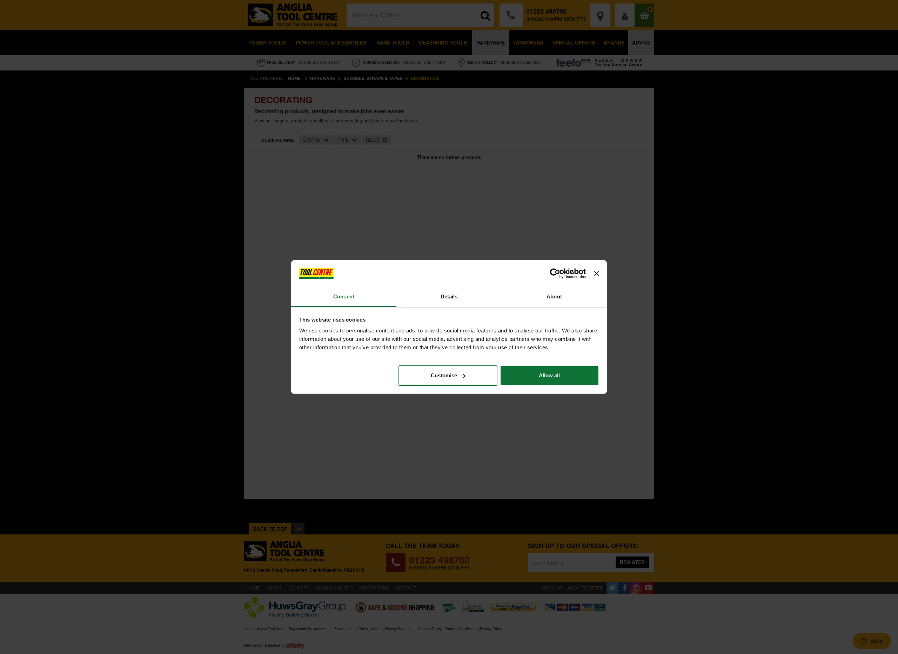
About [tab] (554, 296)
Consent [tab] (343, 296)
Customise (444, 375)
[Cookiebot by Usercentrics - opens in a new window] (555, 273)
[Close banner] (596, 273)
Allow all (549, 375)
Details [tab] (449, 296)
